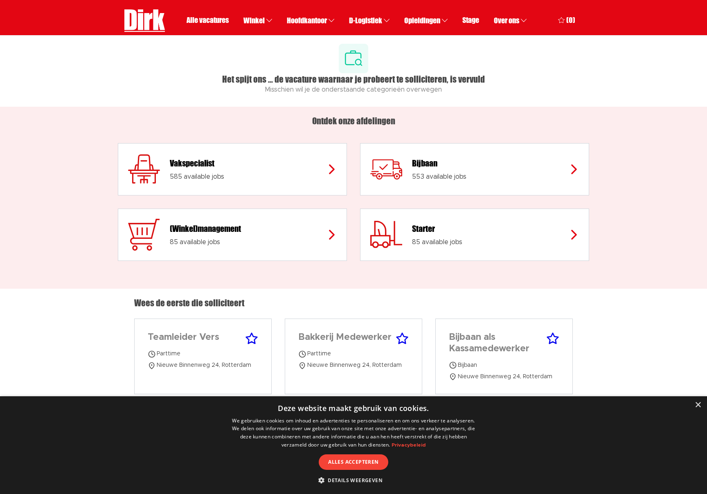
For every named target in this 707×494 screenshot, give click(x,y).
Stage (470, 20)
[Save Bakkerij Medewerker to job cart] (402, 338)
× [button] (698, 405)
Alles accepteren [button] (353, 461)
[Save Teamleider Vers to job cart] (251, 338)
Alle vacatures (208, 20)
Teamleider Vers (183, 337)
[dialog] (353, 445)
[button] (353, 480)
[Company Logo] (144, 19)
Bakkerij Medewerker (345, 337)
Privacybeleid (409, 444)
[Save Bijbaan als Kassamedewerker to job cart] (552, 338)
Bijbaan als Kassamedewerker (489, 343)
